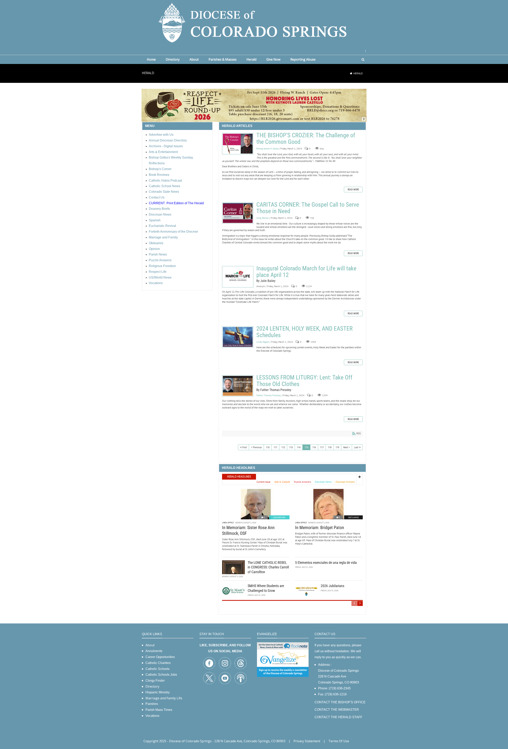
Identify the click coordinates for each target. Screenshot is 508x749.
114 (298, 447)
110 (267, 447)
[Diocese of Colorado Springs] (254, 22)
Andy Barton (262, 217)
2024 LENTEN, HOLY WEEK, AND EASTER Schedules (237, 336)
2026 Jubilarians (332, 586)
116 (314, 447)
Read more (353, 189)
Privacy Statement (306, 741)
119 (337, 447)
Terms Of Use (338, 741)
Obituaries (353, 517)
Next (345, 447)
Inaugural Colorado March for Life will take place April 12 (237, 276)
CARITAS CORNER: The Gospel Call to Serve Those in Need (237, 213)
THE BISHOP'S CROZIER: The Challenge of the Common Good (237, 143)
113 (291, 447)
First (244, 447)
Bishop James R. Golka (267, 148)
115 (306, 447)
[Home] (351, 73)
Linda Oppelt (262, 341)
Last (356, 447)
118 (329, 447)
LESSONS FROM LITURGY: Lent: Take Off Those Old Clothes (237, 385)
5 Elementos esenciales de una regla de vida (326, 562)
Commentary (279, 517)
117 (322, 447)
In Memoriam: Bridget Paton (319, 527)
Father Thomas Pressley (268, 395)
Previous (257, 447)
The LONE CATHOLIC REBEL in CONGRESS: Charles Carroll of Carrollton (268, 567)
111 (275, 447)
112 (283, 447)
